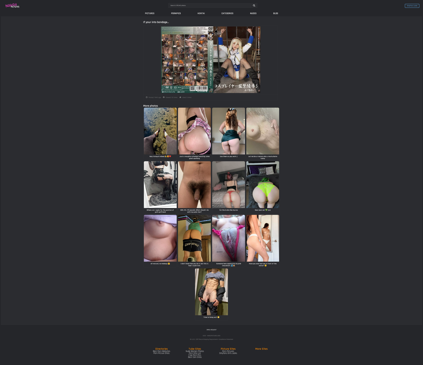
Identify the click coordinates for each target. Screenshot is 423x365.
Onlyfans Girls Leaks (228, 353)
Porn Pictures (228, 351)
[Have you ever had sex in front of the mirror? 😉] (262, 238)
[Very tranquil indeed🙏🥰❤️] (160, 131)
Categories (227, 13)
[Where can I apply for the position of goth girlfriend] (160, 184)
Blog (275, 13)
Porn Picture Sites (161, 353)
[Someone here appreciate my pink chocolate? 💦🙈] (228, 238)
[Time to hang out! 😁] (211, 291)
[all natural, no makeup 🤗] (160, 238)
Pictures (149, 13)
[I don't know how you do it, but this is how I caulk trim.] (194, 238)
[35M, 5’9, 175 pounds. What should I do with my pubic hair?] (194, 184)
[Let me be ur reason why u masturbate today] (262, 131)
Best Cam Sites (195, 357)
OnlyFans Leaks (412, 6)
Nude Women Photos (195, 351)
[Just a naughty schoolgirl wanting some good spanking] (194, 131)
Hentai (201, 13)
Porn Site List (195, 353)
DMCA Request (211, 330)
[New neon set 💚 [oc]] (262, 184)
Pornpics (176, 13)
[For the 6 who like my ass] (228, 184)
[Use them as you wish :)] (228, 131)
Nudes (253, 13)
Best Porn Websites (161, 351)
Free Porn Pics (194, 355)
